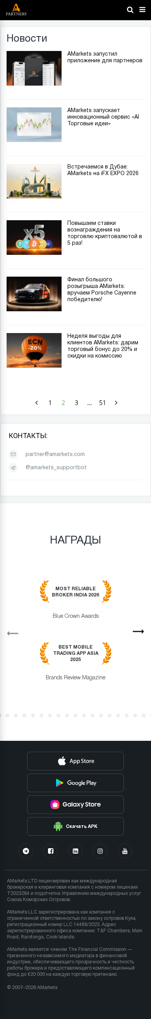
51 (102, 402)
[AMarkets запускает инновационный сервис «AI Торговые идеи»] (34, 140)
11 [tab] (84, 715)
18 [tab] (144, 715)
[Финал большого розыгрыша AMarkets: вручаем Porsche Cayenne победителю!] (34, 309)
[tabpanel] (75, 636)
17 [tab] (135, 715)
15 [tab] (118, 715)
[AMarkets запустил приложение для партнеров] (34, 84)
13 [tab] (101, 715)
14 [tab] (110, 715)
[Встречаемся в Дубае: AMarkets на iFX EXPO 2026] (34, 197)
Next (141, 634)
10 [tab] (75, 715)
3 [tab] (16, 715)
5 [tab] (33, 715)
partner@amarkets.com (55, 454)
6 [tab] (41, 715)
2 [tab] (7, 715)
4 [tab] (24, 715)
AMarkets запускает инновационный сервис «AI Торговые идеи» (103, 117)
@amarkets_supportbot (56, 467)
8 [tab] (58, 715)
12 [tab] (92, 715)
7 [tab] (50, 715)
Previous (9, 631)
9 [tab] (67, 715)
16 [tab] (127, 715)
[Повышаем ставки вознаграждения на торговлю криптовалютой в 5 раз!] (34, 253)
